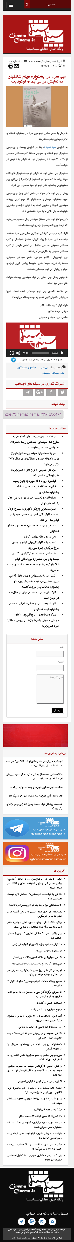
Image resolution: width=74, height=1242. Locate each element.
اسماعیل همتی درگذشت (49, 1003)
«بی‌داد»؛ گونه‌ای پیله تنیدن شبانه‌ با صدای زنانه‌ (37, 964)
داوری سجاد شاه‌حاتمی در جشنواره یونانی (40, 1027)
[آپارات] (32, 1221)
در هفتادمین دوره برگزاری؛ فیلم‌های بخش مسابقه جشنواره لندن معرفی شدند (34, 1124)
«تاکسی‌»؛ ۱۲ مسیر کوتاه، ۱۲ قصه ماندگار (40, 1116)
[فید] (52, 1221)
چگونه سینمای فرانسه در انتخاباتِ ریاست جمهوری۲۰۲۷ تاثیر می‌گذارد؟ (34, 1146)
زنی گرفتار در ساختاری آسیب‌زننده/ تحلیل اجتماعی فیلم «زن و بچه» (34, 1157)
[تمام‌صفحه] (12, 353)
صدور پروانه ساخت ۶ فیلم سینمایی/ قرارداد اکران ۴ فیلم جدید (34, 983)
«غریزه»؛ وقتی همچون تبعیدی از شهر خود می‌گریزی (35, 796)
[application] (37, 340)
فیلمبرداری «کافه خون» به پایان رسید (34, 481)
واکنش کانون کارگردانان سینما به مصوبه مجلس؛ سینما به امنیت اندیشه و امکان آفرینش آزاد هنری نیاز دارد (34, 1070)
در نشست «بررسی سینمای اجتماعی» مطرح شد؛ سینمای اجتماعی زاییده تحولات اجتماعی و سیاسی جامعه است (34, 442)
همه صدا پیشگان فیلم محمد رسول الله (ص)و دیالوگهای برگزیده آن (34, 806)
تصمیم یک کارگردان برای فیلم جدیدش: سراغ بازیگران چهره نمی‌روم (35, 545)
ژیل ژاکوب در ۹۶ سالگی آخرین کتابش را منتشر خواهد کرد (34, 935)
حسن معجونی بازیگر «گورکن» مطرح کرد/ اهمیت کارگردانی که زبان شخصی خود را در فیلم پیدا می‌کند (33, 514)
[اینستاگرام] (42, 1221)
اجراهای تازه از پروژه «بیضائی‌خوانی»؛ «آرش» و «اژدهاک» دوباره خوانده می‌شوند (34, 972)
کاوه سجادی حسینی (53, 373)
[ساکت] (18, 353)
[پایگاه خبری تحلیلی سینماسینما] (37, 36)
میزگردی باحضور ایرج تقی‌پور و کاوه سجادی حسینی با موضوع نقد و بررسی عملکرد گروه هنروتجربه (33, 620)
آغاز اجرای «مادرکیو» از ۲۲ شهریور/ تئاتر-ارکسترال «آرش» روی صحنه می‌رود (34, 1018)
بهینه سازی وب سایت (32, 1238)
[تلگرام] (21, 1221)
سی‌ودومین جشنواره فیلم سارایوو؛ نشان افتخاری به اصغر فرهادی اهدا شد (34, 1057)
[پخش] (62, 353)
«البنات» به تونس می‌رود (48, 951)
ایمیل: (61, 661)
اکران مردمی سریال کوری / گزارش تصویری (40, 1081)
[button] (37, 340)
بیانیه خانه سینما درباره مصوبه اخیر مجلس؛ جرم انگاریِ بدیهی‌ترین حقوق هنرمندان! (34, 1090)
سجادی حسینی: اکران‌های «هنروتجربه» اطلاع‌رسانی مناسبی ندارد (34, 472)
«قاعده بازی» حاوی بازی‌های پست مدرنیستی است (36, 787)
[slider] (40, 353)
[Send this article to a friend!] (16, 66)
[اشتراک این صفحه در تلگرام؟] (28, 392)
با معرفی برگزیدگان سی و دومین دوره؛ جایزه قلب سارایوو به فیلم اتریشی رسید (34, 994)
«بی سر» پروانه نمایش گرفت (39, 536)
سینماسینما (50, 147)
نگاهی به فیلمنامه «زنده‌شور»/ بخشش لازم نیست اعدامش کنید (34, 896)
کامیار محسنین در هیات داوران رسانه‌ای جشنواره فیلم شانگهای (34, 606)
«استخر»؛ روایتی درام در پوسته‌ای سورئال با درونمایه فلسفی (34, 1046)
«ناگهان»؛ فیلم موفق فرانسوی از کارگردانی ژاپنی (37, 944)
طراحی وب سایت (54, 1238)
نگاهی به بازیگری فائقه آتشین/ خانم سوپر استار (37, 957)
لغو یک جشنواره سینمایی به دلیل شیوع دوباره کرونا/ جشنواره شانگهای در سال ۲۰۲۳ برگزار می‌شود (33, 459)
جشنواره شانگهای (26, 367)
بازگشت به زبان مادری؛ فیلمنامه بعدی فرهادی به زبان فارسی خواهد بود (34, 1135)
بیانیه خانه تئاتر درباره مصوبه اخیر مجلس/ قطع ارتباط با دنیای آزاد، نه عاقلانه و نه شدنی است (34, 924)
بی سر (44, 367)
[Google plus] (39, 392)
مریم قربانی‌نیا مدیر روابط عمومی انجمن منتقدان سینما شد (34, 1101)
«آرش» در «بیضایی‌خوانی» (48, 1109)
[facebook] (51, 392)
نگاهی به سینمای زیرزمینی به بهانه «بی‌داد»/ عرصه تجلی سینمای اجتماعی (34, 1035)
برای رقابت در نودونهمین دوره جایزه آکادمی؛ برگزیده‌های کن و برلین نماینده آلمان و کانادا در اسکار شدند (34, 883)
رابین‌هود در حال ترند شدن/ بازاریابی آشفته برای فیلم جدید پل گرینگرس (34, 914)
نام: (62, 647)
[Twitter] (62, 392)
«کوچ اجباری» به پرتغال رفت (46, 1009)
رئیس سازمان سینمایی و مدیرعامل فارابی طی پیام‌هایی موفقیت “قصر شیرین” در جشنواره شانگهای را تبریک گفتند (34, 581)
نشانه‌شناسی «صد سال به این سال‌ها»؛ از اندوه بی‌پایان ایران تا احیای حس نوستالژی (34, 776)
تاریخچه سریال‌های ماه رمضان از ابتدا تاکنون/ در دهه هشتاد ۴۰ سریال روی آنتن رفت (34, 763)
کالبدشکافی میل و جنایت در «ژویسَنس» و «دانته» (35, 905)
